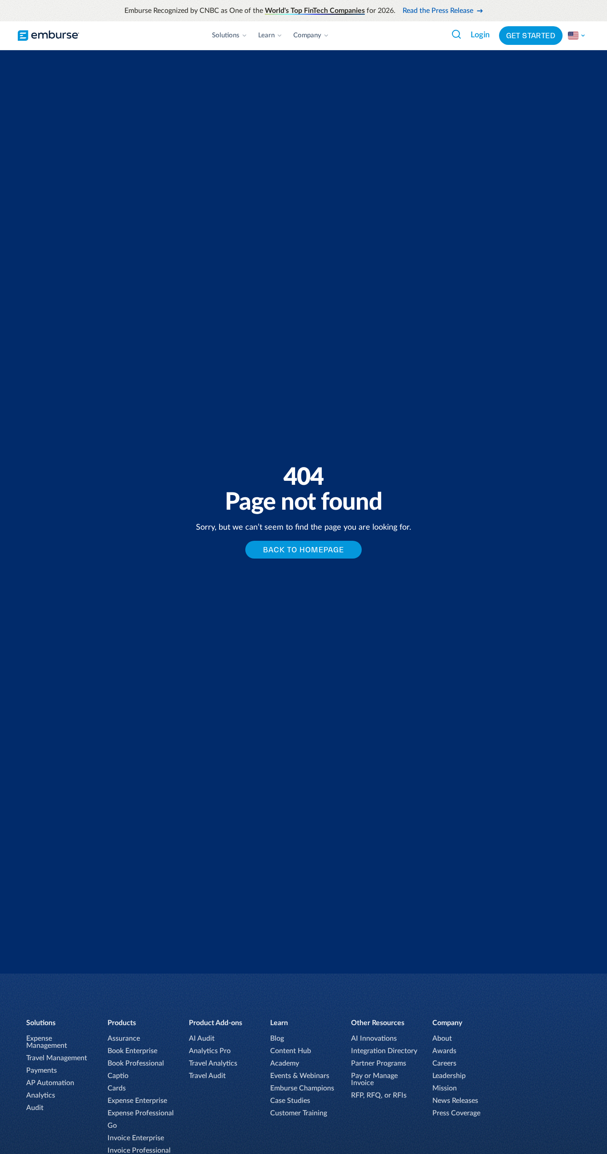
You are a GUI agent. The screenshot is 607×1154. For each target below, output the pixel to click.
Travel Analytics (213, 1063)
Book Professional (136, 1063)
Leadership (449, 1075)
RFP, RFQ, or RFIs (379, 1095)
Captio (118, 1075)
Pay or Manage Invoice (374, 1079)
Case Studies (290, 1100)
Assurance (124, 1038)
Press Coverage (456, 1113)
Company (307, 35)
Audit (35, 1107)
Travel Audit (207, 1075)
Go (112, 1125)
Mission (444, 1088)
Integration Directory (384, 1050)
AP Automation (50, 1082)
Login (480, 35)
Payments (41, 1070)
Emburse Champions (302, 1088)
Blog (277, 1038)
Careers (444, 1063)
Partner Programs (378, 1063)
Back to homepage (303, 549)
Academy (284, 1063)
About (442, 1038)
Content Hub (290, 1050)
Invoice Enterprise (136, 1138)
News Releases (455, 1100)
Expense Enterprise (137, 1100)
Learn (266, 35)
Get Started (530, 35)
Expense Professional (141, 1113)
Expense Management (46, 1042)
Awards (444, 1050)
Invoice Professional (139, 1150)
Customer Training (298, 1113)
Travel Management (56, 1058)
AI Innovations (374, 1038)
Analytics (40, 1095)
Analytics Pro (210, 1050)
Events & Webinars (299, 1075)
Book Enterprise (132, 1050)
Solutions (226, 35)
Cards (117, 1088)
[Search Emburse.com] (456, 34)
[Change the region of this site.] (577, 35)
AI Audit (202, 1038)
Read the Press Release (438, 10)
